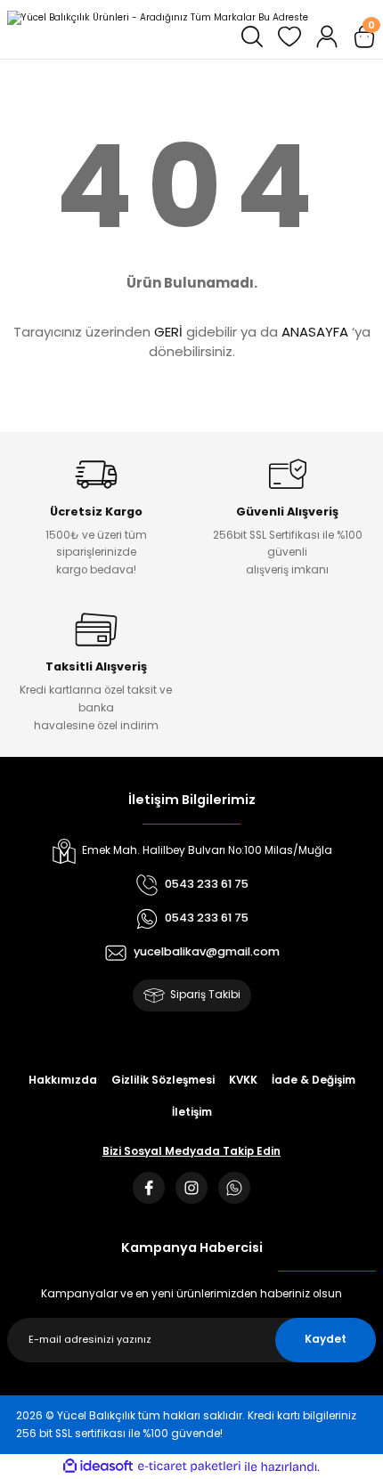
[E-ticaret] (189, 1467)
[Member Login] (326, 36)
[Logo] (157, 18)
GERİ (168, 331)
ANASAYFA (314, 331)
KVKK (243, 1080)
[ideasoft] (98, 1467)
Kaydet (325, 1339)
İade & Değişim (313, 1080)
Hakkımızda (63, 1080)
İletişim (192, 1112)
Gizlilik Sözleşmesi (163, 1080)
